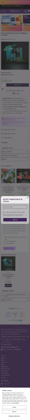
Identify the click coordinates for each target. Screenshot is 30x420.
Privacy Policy (15, 403)
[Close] (27, 197)
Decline (14, 411)
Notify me (15, 219)
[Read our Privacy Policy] (26, 215)
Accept (14, 407)
